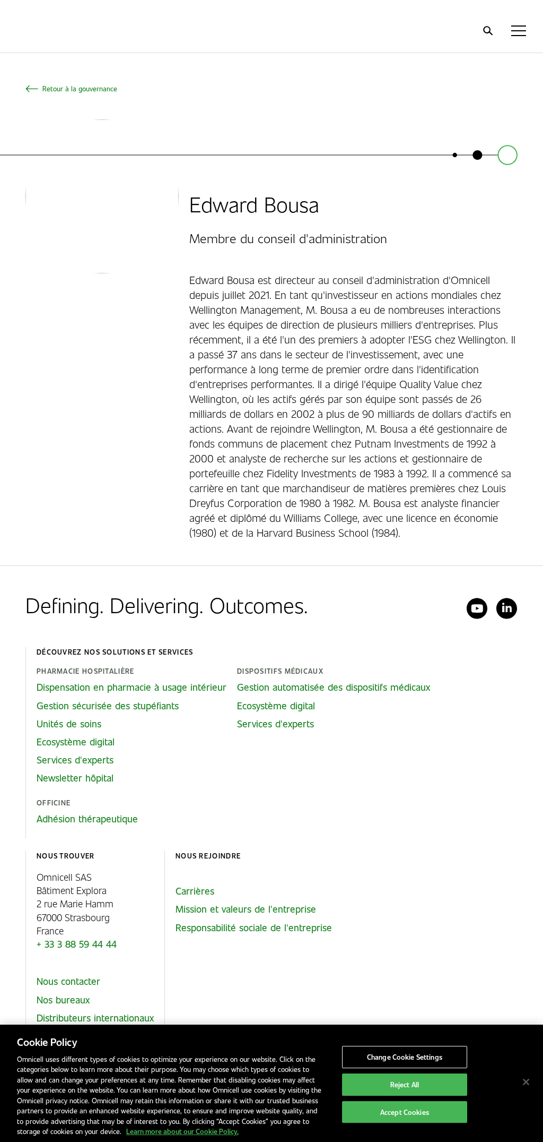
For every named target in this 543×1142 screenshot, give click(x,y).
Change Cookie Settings (404, 1057)
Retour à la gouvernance (79, 88)
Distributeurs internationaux (95, 1017)
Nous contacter (68, 981)
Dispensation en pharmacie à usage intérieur (131, 687)
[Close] (526, 1082)
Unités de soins (69, 723)
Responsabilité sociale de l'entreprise (254, 927)
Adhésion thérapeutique (87, 818)
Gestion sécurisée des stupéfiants (108, 705)
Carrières (195, 891)
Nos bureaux (63, 999)
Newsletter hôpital (75, 777)
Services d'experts (75, 759)
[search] (487, 30)
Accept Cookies (404, 1112)
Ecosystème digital (76, 741)
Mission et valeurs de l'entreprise (246, 909)
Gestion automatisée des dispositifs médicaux (333, 687)
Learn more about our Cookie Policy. (182, 1131)
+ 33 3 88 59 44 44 (77, 944)
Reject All (404, 1084)
